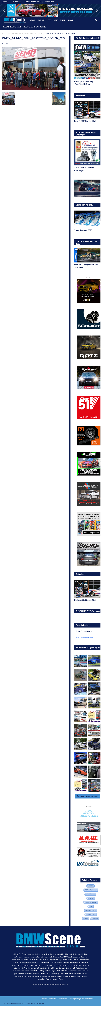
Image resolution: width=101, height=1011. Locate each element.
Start (3, 33)
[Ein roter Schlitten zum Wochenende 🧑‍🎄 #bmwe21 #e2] (80, 772)
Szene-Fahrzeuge (12, 26)
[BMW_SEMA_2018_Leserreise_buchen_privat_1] (33, 89)
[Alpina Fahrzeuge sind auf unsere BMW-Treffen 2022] (80, 688)
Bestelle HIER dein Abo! (85, 121)
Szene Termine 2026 (83, 230)
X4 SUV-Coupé (91, 894)
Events (41, 20)
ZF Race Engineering (90, 890)
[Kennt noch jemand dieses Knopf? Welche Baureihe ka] (94, 772)
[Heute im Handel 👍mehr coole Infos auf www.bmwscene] (94, 716)
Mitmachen (16, 2)
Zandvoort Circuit (91, 910)
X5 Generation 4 (91, 914)
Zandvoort (95, 918)
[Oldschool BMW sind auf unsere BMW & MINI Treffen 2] (80, 675)
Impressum (49, 2)
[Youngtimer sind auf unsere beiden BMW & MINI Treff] (94, 675)
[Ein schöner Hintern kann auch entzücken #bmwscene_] (80, 758)
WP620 (86, 918)
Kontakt (44, 999)
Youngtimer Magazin (90, 902)
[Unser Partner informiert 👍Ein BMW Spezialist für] (80, 702)
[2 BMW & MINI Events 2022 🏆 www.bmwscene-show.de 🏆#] (94, 702)
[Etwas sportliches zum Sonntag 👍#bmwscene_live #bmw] (80, 744)
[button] (50, 10)
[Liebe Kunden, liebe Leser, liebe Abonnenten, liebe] (94, 758)
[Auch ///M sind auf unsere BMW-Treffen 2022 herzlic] (94, 688)
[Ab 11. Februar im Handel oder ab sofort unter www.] (80, 730)
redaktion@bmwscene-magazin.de (57, 984)
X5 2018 (91, 886)
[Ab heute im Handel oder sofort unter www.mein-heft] (80, 785)
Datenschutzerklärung (34, 2)
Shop (70, 20)
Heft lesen (59, 20)
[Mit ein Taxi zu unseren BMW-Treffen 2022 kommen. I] (94, 661)
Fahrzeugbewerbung (35, 26)
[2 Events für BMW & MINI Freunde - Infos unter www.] (94, 730)
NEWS (32, 20)
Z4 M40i (91, 898)
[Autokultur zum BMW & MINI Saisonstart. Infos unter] (80, 716)
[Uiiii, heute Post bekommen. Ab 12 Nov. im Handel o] (94, 785)
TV (49, 20)
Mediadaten (63, 999)
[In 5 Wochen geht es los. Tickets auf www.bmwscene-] (80, 661)
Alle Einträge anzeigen (84, 638)
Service (4, 2)
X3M (90, 906)
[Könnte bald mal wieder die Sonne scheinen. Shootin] (94, 744)
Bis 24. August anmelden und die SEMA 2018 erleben (25, 33)
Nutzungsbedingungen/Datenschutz (81, 999)
